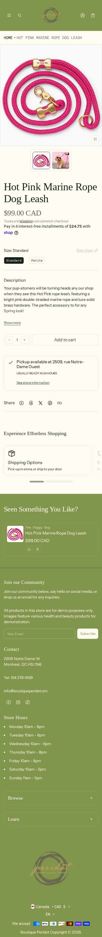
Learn (13, 819)
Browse (15, 798)
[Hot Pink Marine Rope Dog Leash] (51, 539)
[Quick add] (37, 549)
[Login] (82, 15)
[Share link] (59, 403)
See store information (33, 383)
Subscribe (87, 634)
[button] (19, 15)
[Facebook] (8, 702)
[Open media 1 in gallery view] (41, 160)
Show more (12, 323)
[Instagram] (18, 702)
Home (8, 37)
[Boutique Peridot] (51, 15)
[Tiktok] (27, 702)
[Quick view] (29, 549)
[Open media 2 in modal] (51, 95)
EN (48, 914)
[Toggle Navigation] (9, 15)
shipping (26, 221)
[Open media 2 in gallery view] (60, 160)
